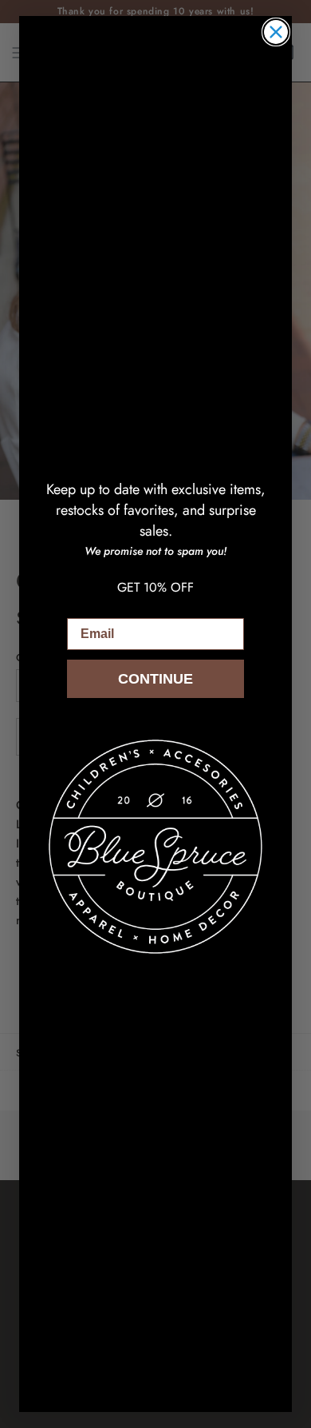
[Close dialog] (276, 32)
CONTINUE (155, 679)
